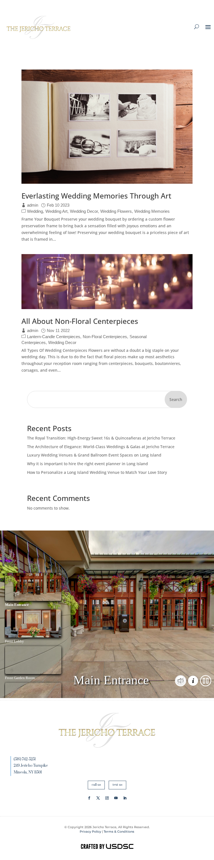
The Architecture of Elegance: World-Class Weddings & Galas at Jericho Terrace (100, 446)
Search (175, 399)
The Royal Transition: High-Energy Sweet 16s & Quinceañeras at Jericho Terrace (101, 438)
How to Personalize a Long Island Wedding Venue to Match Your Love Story (97, 472)
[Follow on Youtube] (116, 798)
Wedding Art (56, 211)
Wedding (35, 211)
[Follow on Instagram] (107, 798)
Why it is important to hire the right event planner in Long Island (87, 463)
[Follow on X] (98, 798)
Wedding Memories (152, 211)
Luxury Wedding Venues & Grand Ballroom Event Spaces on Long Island (94, 455)
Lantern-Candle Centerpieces (53, 336)
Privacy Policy (90, 831)
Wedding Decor (84, 211)
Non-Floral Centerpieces (105, 336)
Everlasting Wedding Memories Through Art (96, 196)
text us (117, 785)
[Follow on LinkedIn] (124, 798)
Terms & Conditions (119, 831)
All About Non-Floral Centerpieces (79, 321)
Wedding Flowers (116, 211)
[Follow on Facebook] (89, 798)
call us (96, 785)
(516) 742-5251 (25, 759)
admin (32, 205)
